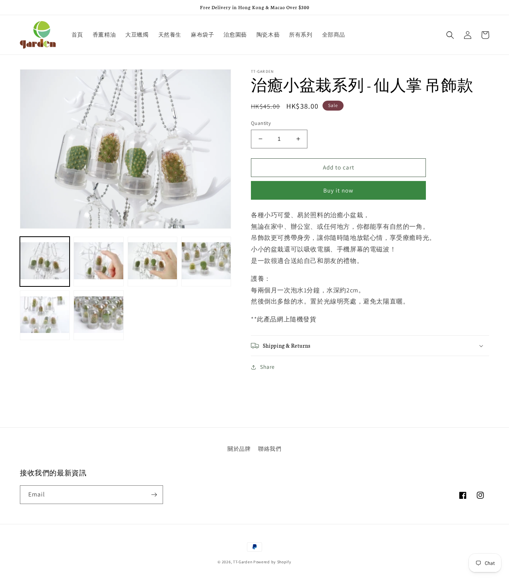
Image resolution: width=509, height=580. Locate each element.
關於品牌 (239, 448)
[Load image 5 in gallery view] (45, 315)
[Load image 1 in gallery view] (45, 261)
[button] (450, 35)
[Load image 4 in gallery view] (206, 261)
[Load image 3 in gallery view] (152, 261)
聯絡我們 (269, 448)
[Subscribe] (154, 494)
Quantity (261, 123)
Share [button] (267, 366)
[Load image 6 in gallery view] (98, 315)
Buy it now (338, 190)
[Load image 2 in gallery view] (98, 261)
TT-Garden (242, 561)
